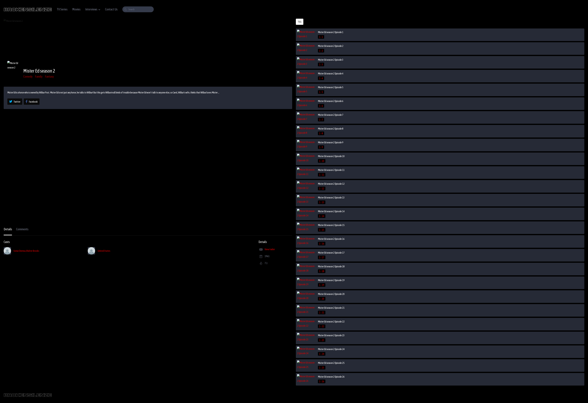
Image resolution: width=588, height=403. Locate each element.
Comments (22, 229)
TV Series (62, 9)
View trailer (270, 249)
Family (38, 76)
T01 (300, 21)
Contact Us (111, 9)
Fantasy (49, 76)
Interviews (91, 9)
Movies (76, 9)
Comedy (27, 76)
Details (8, 229)
